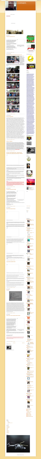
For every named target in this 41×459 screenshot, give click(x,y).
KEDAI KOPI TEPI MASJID (29, 393)
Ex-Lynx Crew (28, 316)
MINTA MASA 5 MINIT (29, 414)
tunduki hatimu (28, 279)
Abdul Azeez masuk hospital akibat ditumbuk (13, 315)
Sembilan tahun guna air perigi (11, 189)
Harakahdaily (8, 431)
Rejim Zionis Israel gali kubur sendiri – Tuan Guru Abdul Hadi (32, 220)
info (27, 348)
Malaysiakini (8, 430)
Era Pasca (28, 257)
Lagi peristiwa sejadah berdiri (10, 261)
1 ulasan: (14, 139)
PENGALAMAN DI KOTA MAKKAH (30, 281)
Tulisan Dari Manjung (29, 294)
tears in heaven (28, 326)
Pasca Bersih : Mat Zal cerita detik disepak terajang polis (31, 351)
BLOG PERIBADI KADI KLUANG (30, 249)
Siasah (7, 428)
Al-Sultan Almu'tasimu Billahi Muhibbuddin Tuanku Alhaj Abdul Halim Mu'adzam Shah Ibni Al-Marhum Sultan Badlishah (32, 343)
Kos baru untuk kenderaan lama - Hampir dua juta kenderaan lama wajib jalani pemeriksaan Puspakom (14, 153)
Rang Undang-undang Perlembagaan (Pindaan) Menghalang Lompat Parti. (32, 224)
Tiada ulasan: (14, 287)
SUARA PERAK (28, 223)
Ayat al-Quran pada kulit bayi (10, 208)
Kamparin (28, 324)
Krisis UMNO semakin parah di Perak (30, 385)
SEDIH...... (31, 273)
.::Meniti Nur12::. (28, 364)
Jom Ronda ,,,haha (31, 335)
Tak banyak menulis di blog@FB (29, 230)
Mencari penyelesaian (9, 116)
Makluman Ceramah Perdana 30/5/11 (30, 359)
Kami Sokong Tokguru (29, 268)
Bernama (7, 432)
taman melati (28, 389)
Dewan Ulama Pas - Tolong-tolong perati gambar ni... (31, 246)
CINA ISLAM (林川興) (29, 219)
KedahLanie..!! (28, 341)
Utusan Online (8, 426)
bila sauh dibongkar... (29, 413)
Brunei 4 (30, 262)
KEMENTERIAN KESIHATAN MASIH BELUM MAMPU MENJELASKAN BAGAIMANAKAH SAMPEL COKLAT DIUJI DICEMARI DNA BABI (30, 287)
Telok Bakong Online (29, 253)
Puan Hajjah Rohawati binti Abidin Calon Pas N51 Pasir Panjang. (32, 313)
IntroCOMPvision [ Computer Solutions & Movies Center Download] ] (29, 400)
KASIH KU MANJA (29, 395)
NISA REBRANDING (31, 405)
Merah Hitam (28, 290)
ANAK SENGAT (28, 277)
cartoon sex (31, 308)
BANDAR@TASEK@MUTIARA (30, 238)
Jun (7, 421)
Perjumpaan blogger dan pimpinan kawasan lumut (14, 54)
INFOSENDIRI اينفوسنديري (29, 320)
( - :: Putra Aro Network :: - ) (29, 362)
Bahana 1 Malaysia (9, 141)
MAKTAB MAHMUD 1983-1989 (30, 416)
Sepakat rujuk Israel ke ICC (10, 36)
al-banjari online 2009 (29, 415)
